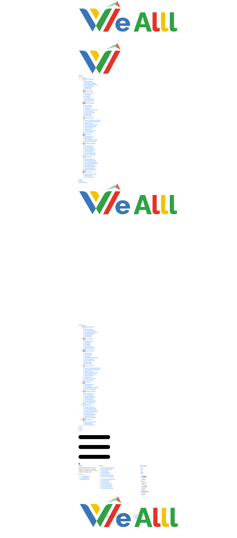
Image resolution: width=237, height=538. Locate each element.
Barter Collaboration (89, 145)
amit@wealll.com (85, 479)
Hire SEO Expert (104, 470)
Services (80, 77)
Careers (80, 179)
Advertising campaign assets (91, 109)
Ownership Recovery (89, 177)
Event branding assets (89, 112)
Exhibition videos (88, 123)
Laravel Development (89, 168)
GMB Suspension (88, 175)
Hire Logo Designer (105, 472)
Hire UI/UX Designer (105, 473)
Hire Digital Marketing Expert (107, 467)
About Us (81, 75)
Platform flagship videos (90, 126)
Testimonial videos (88, 132)
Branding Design (88, 115)
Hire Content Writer (105, 480)
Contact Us (81, 181)
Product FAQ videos (89, 127)
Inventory (137, 515)
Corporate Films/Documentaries (91, 121)
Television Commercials (89, 130)
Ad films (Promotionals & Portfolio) (92, 120)
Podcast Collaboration (89, 148)
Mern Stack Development (90, 166)
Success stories (88, 129)
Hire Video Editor (105, 482)
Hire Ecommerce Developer (107, 476)
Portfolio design (88, 107)
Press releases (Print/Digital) (91, 139)
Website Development (89, 159)
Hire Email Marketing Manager (108, 479)
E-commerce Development (90, 162)
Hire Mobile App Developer (107, 488)
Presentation (87, 108)
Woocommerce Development (91, 163)
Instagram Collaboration (90, 153)
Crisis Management (89, 136)
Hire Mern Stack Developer (107, 475)
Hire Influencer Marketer (107, 485)
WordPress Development (90, 160)
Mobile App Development (90, 169)
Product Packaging (88, 111)
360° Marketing (88, 88)
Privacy (136, 518)
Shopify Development (89, 165)
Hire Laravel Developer (106, 486)
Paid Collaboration (88, 147)
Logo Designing (88, 105)
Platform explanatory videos (91, 124)
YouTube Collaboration (89, 154)
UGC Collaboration (88, 151)
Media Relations (88, 138)
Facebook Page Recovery (90, 174)
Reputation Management (90, 141)
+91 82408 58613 (85, 476)
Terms (136, 516)
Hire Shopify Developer (106, 483)
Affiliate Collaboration (89, 150)
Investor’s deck (88, 114)
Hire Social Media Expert (106, 469)
